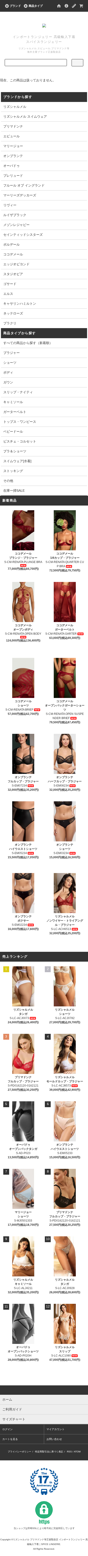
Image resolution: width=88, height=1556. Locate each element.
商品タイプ (36, 5)
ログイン (7, 1429)
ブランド (15, 5)
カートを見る (10, 1439)
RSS (69, 1451)
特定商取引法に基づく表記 (49, 1451)
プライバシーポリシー (19, 1451)
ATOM (77, 1451)
